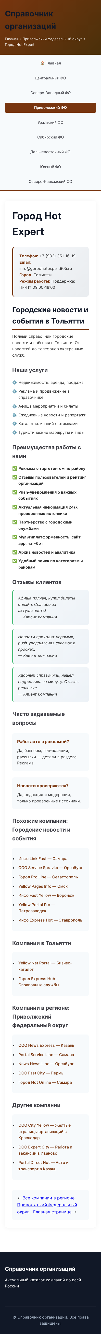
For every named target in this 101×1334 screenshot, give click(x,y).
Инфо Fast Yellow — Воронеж (46, 895)
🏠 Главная (50, 63)
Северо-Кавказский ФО (50, 181)
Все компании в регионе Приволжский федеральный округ (47, 1204)
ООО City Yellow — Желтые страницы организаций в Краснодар (44, 1131)
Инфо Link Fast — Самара (42, 858)
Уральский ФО (50, 122)
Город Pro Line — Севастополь (48, 876)
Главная (12, 39)
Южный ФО (50, 166)
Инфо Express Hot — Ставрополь (50, 920)
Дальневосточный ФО (50, 152)
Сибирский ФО (50, 137)
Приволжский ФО (50, 107)
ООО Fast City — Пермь (40, 1073)
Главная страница (52, 1211)
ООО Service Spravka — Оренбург (50, 867)
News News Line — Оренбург (46, 1063)
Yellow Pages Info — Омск (43, 886)
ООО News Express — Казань (46, 1045)
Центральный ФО (50, 78)
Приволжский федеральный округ (52, 39)
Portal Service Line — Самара (46, 1054)
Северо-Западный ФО (50, 92)
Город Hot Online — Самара (45, 1082)
